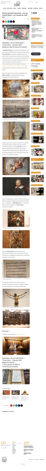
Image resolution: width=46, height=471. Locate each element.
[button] (36, 2)
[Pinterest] (3, 21)
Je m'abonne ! (36, 54)
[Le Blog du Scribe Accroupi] (17, 3)
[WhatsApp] (6, 21)
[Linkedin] (33, 2)
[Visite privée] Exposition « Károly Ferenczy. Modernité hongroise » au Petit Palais (37, 23)
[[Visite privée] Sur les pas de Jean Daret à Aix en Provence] (6, 392)
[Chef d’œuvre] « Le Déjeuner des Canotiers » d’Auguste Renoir (37, 30)
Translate (35, 67)
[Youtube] (6, 448)
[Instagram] (31, 2)
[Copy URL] (14, 21)
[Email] (11, 21)
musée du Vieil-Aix (20, 334)
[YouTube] (29, 2)
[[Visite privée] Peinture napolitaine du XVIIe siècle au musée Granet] (16, 392)
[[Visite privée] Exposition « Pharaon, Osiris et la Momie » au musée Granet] (25, 392)
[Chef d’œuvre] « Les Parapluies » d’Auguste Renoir (37, 36)
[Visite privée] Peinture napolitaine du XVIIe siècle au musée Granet (16, 397)
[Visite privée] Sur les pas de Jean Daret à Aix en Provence (6, 397)
